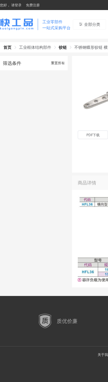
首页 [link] (7, 47)
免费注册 (33, 5)
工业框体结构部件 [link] (35, 47)
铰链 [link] (63, 47)
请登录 (16, 5)
